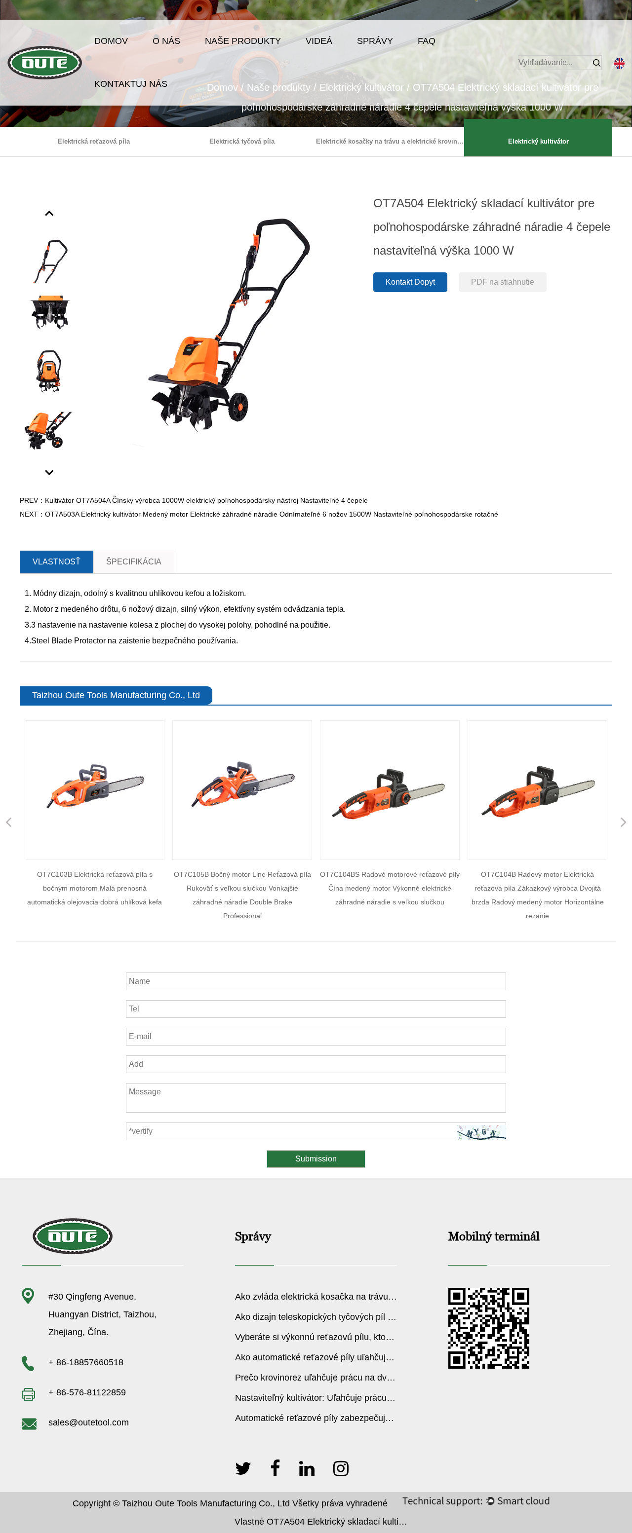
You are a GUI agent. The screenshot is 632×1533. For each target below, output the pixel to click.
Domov (111, 41)
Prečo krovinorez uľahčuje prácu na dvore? (319, 1378)
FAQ (426, 41)
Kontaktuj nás (130, 84)
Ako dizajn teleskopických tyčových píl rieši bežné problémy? (354, 1317)
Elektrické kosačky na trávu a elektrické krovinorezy (390, 141)
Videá (319, 41)
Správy (375, 41)
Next (50, 472)
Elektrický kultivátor (538, 141)
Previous (50, 213)
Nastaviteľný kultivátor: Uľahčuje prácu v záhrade (331, 1398)
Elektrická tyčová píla (242, 141)
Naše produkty (243, 41)
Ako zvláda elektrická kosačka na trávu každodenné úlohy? (351, 1297)
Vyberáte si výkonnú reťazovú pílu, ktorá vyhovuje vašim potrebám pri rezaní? (388, 1337)
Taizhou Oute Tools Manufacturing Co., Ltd (206, 1503)
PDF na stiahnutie (502, 282)
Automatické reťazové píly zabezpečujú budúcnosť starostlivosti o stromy (378, 1418)
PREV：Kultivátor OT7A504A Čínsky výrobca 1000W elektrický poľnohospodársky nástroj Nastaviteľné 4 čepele (194, 500)
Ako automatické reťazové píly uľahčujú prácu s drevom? (347, 1357)
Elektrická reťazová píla (94, 141)
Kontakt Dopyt (410, 282)
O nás (166, 41)
